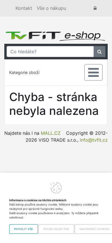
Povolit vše (23, 229)
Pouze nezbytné (56, 229)
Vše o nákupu (51, 8)
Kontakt (24, 8)
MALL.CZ (51, 133)
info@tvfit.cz (94, 140)
